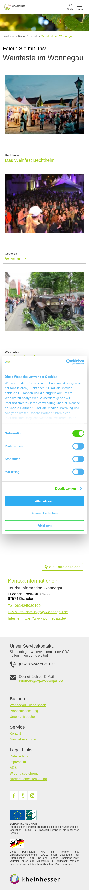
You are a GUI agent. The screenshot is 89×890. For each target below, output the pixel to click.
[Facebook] (14, 795)
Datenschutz (19, 756)
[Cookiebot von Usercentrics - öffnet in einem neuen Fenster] (66, 362)
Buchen (17, 698)
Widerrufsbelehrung (24, 773)
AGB (13, 767)
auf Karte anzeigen (65, 567)
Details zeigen (65, 488)
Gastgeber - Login (23, 739)
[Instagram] (32, 795)
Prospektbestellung (24, 711)
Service (17, 727)
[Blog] (23, 795)
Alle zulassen (44, 501)
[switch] (78, 446)
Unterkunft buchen (23, 716)
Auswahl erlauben (44, 513)
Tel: (24, 605)
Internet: (37, 618)
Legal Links (21, 749)
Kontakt (15, 733)
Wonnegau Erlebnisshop (28, 705)
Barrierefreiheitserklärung (28, 779)
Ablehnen (45, 525)
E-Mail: (38, 612)
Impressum (18, 762)
